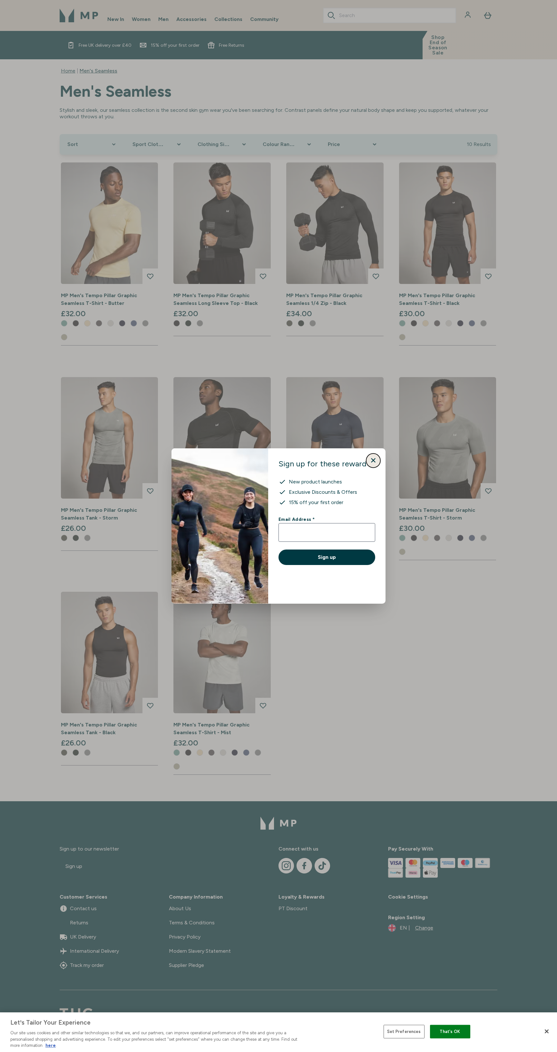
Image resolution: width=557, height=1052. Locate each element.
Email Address (296, 519)
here (50, 1045)
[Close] (547, 1031)
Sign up (327, 557)
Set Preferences (404, 1031)
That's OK (450, 1031)
